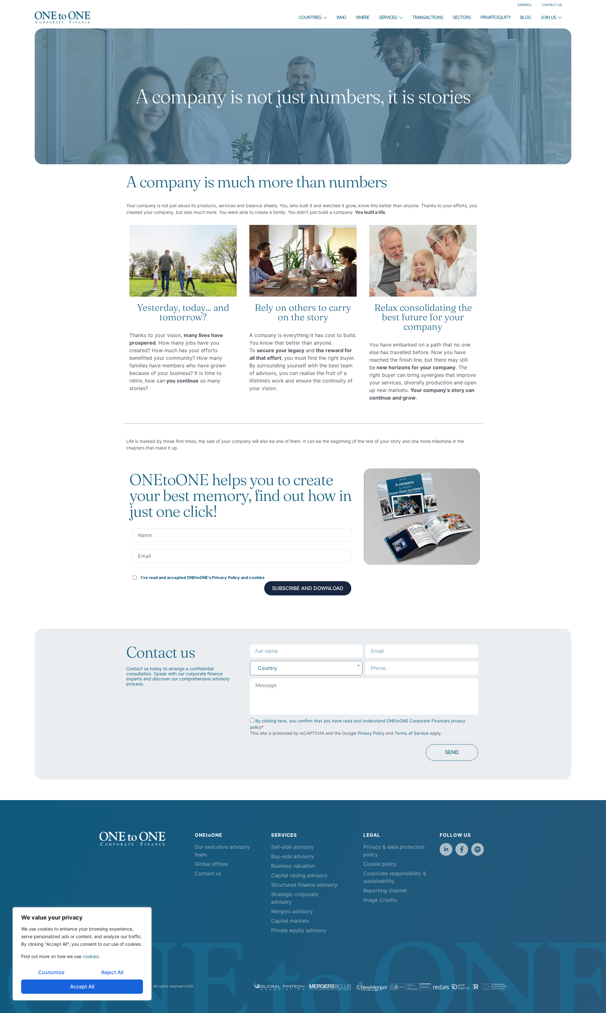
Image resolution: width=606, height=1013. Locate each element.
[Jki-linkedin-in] (446, 849)
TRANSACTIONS (427, 17)
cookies (90, 956)
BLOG (525, 17)
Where (362, 17)
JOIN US (548, 17)
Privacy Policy (371, 733)
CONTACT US (552, 5)
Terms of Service (412, 733)
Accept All (82, 986)
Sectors (462, 17)
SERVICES (388, 17)
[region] (82, 953)
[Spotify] (477, 849)
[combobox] (306, 668)
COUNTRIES (310, 17)
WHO (341, 17)
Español (525, 5)
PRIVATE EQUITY (495, 17)
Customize (51, 972)
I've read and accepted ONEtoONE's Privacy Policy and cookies (202, 577)
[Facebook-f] (461, 849)
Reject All (112, 972)
